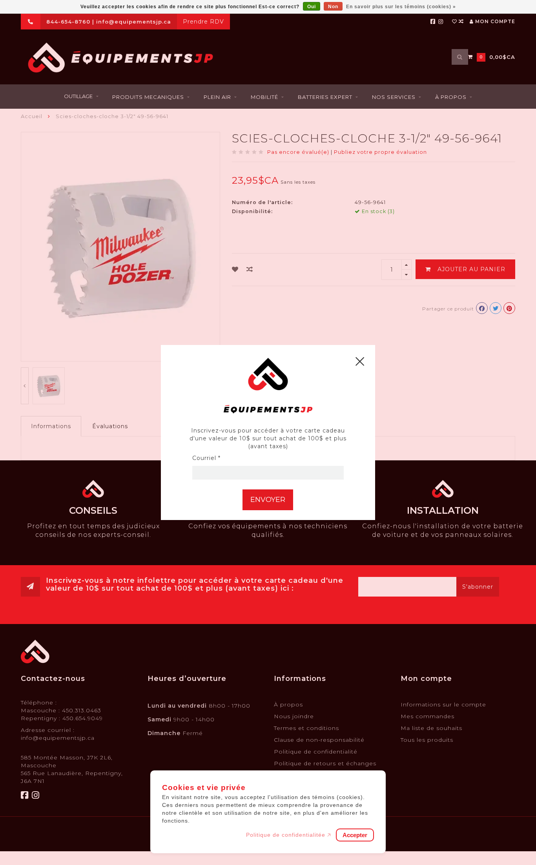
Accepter (355, 835)
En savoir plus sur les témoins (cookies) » (401, 6)
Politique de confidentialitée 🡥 (288, 835)
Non (333, 6)
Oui (311, 6)
